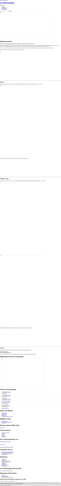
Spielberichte (4, 464)
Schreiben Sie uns (4, 9)
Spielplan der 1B (4, 414)
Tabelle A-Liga (4, 413)
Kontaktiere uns (4, 454)
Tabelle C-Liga (4, 415)
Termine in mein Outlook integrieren (7, 416)
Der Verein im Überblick (5, 432)
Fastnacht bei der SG (5, 460)
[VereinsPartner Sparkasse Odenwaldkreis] (6, 447)
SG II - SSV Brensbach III (6, 401)
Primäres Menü (2, 5)
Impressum (3, 475)
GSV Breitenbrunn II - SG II (6, 391)
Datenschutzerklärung (5, 476)
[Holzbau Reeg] (2, 444)
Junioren (3, 435)
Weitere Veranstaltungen (5, 408)
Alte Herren (3, 459)
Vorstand (3, 433)
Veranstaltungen (4, 7)
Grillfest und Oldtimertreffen (6, 461)
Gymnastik (3, 436)
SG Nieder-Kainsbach (7, 3)
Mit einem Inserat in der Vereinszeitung (8, 452)
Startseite (3, 6)
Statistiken (3, 465)
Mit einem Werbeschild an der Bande (7, 451)
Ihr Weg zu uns (4, 8)
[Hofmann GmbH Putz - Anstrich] (5, 441)
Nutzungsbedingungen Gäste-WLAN (7, 477)
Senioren (3, 434)
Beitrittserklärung (4, 421)
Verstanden (1, 485)
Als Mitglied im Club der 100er (6, 453)
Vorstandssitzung (4, 398)
